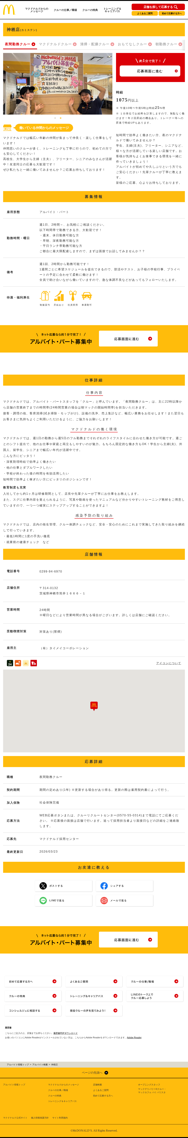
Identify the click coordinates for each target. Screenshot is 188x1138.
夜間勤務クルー (18, 44)
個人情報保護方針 (40, 1117)
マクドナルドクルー (55, 44)
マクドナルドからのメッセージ (36, 10)
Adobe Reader (134, 1037)
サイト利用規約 (60, 1117)
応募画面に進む (150, 71)
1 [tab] (55, 118)
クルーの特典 (90, 10)
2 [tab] (60, 118)
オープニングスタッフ (149, 1084)
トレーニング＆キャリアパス (112, 10)
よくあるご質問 (145, 13)
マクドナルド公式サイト (15, 1117)
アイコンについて (168, 663)
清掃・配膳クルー (95, 44)
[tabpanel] (57, 84)
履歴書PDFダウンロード (65, 1033)
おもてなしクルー (132, 44)
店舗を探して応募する (158, 7)
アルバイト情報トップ (14, 1084)
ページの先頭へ (92, 1072)
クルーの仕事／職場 (65, 10)
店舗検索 (97, 1084)
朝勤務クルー (167, 44)
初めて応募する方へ (172, 13)
